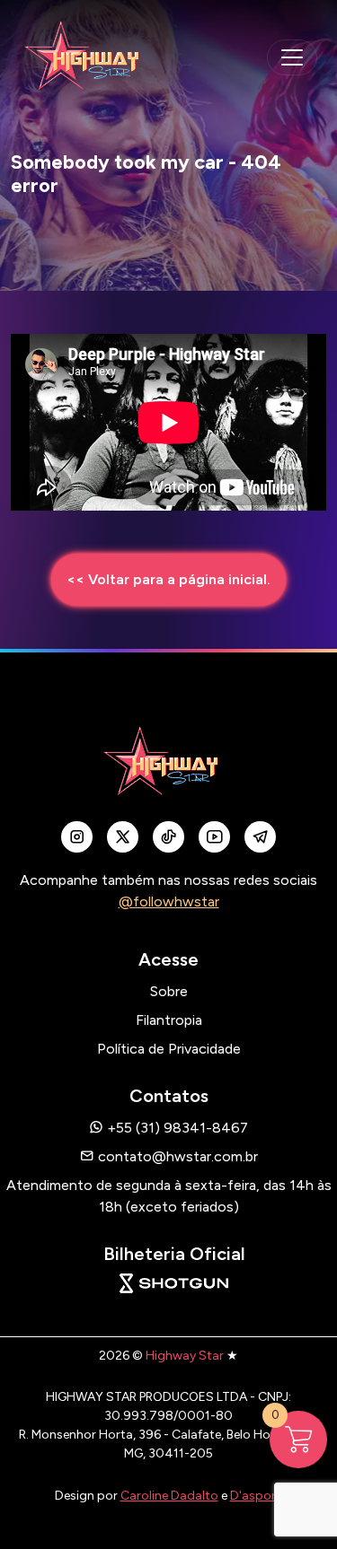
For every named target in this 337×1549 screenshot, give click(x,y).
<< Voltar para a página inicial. (168, 579)
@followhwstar (169, 901)
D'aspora (256, 1495)
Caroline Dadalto (169, 1495)
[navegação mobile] (292, 57)
